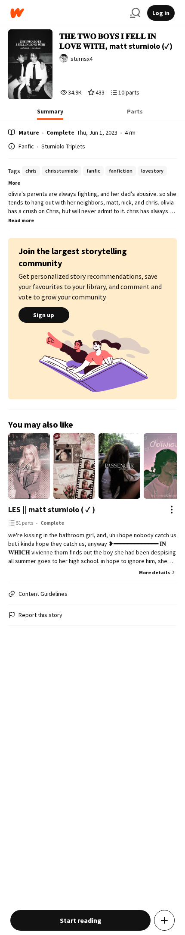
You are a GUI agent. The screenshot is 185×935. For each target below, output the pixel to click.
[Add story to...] (164, 920)
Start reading (81, 920)
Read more (21, 220)
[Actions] (171, 509)
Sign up (43, 315)
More (14, 182)
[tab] (50, 114)
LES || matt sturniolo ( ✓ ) (51, 509)
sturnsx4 (81, 59)
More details (154, 572)
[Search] (135, 13)
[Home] (66, 13)
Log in (161, 13)
